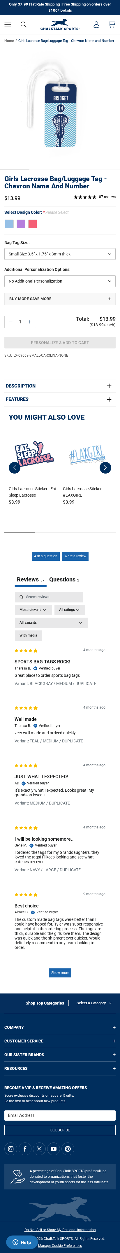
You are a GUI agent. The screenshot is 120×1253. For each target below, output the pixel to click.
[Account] (96, 24)
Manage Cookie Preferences (60, 1246)
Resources (16, 1068)
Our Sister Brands (24, 1054)
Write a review (75, 556)
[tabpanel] (60, 787)
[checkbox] (28, 635)
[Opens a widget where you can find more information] (22, 1243)
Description (21, 386)
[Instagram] (10, 1148)
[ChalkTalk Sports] (60, 24)
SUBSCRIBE (60, 1130)
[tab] (64, 580)
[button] (7, 24)
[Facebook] (25, 1148)
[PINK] (32, 224)
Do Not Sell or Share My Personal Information (60, 1230)
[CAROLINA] (9, 224)
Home (9, 41)
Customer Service (23, 1041)
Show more (60, 973)
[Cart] (112, 24)
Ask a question (45, 556)
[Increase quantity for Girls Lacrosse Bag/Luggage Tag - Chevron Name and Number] (30, 322)
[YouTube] (53, 1148)
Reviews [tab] (31, 579)
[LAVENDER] (21, 224)
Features (17, 399)
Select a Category (91, 1003)
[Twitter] (39, 1148)
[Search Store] (23, 24)
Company (14, 1027)
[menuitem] (96, 24)
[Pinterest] (67, 1148)
